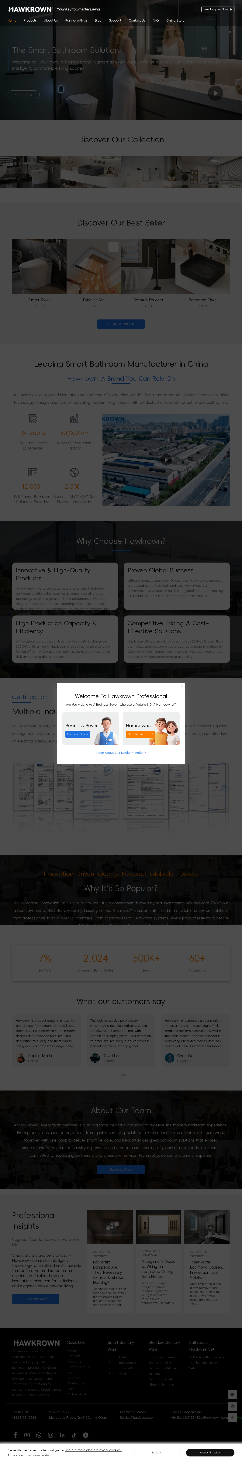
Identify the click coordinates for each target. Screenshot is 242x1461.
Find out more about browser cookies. (93, 1450)
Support (115, 20)
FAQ (156, 20)
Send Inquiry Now (216, 9)
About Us (51, 20)
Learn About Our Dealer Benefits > (121, 752)
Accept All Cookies (210, 1453)
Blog (98, 20)
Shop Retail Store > (140, 734)
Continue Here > (77, 734)
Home (12, 20)
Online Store (175, 20)
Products (30, 20)
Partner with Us (76, 20)
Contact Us (137, 20)
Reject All (157, 1453)
